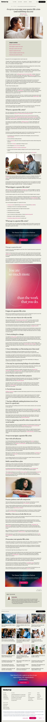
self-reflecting (13, 385)
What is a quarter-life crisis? (14, 44)
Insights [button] (25, 1)
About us (38, 694)
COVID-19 (7, 177)
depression (24, 147)
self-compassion (26, 503)
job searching (20, 90)
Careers (38, 697)
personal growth (15, 554)
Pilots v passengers (6, 708)
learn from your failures (18, 507)
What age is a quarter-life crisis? (15, 48)
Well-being (14, 6)
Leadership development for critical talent (18, 694)
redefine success (21, 531)
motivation (14, 143)
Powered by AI (5, 697)
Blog (11, 6)
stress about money (13, 118)
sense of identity (34, 197)
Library (29, 694)
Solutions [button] (20, 1)
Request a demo (42, 1)
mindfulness (37, 452)
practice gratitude (12, 511)
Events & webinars (31, 697)
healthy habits (36, 96)
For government (14, 700)
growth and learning (25, 417)
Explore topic (41, 611)
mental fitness (32, 75)
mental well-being (30, 431)
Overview (4, 694)
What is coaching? (6, 707)
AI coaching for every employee (16, 697)
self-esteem (33, 152)
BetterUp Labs (30, 700)
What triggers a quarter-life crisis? (16, 46)
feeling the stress (24, 121)
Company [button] (30, 1)
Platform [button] (14, 1)
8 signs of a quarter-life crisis (15, 50)
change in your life (34, 325)
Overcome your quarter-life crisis (15, 54)
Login (37, 1)
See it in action (23, 239)
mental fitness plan (18, 370)
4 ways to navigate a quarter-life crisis (16, 52)
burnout (32, 441)
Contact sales (5, 704)
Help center (5, 705)
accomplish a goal (30, 562)
